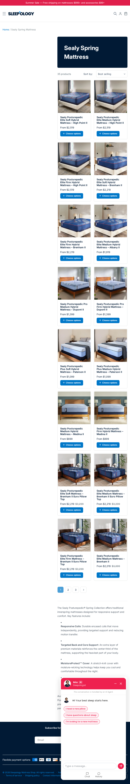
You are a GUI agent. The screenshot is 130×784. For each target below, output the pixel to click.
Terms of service (14, 775)
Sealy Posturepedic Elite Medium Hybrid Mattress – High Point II (110, 120)
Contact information (52, 775)
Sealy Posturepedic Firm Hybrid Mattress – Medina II (110, 431)
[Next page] (83, 590)
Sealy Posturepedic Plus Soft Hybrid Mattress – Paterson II (73, 369)
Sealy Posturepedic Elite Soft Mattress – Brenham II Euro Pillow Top (73, 495)
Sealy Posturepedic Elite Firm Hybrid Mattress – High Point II (73, 182)
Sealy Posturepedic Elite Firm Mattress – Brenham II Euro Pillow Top (73, 560)
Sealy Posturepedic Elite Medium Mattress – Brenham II (111, 558)
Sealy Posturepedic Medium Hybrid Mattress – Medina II (72, 431)
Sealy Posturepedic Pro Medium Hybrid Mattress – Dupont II (74, 307)
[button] (115, 13)
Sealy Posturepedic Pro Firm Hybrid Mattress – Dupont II (110, 307)
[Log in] (120, 13)
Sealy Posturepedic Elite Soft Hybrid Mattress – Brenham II (109, 182)
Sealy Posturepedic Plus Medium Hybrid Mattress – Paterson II (109, 369)
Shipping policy (32, 775)
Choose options (73, 133)
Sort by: (88, 74)
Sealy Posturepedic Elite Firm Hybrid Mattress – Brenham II (73, 244)
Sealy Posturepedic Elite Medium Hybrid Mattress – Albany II (108, 244)
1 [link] (60, 589)
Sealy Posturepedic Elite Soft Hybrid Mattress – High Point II (73, 120)
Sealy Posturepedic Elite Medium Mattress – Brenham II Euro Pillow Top (111, 495)
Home (6, 29)
